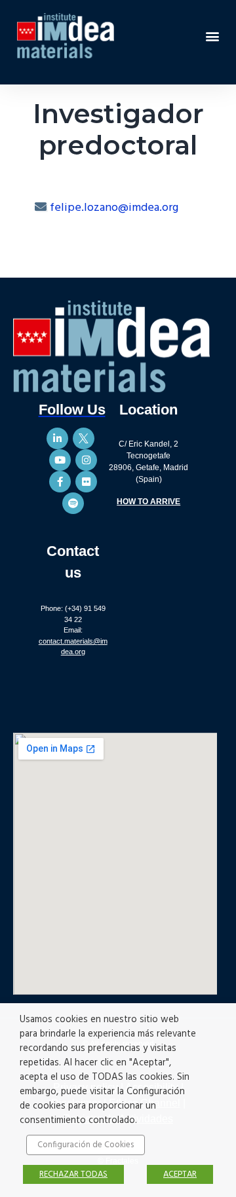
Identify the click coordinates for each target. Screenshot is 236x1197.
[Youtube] (60, 460)
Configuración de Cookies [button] (85, 1145)
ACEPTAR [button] (180, 1174)
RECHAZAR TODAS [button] (73, 1174)
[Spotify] (73, 503)
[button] (212, 35)
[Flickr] (86, 481)
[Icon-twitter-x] (83, 438)
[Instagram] (86, 460)
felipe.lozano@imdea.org (114, 207)
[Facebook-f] (60, 481)
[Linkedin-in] (57, 438)
